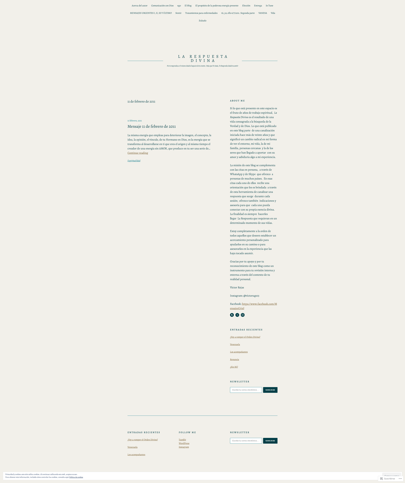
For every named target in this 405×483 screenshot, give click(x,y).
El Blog (188, 5)
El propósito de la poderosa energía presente (216, 5)
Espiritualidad (134, 160)
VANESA (263, 13)
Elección (246, 5)
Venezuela (235, 344)
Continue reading (138, 153)
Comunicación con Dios (162, 5)
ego (179, 5)
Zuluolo (202, 20)
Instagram (184, 446)
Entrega (258, 5)
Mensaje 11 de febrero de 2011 (152, 126)
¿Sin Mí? (234, 366)
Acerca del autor (139, 5)
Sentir (178, 13)
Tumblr (182, 439)
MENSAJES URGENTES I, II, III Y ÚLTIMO (151, 13)
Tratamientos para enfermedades (201, 13)
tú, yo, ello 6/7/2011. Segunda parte (238, 13)
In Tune (269, 5)
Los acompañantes (239, 351)
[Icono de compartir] (237, 315)
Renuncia (234, 359)
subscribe (270, 390)
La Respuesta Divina (203, 58)
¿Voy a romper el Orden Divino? (245, 337)
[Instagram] (243, 315)
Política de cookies (76, 477)
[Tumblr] (232, 315)
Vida (273, 13)
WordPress (184, 443)
